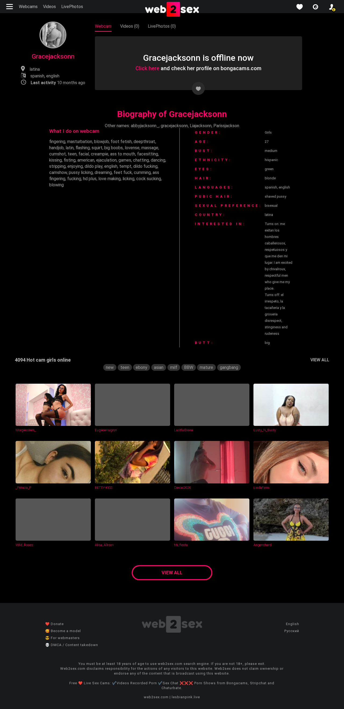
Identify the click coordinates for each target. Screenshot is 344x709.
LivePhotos (72, 6)
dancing (158, 160)
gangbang (229, 367)
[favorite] (299, 7)
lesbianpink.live (186, 697)
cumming (142, 172)
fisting (70, 160)
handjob (56, 147)
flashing (83, 147)
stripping (57, 166)
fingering (57, 141)
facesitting (147, 153)
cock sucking (148, 178)
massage (149, 147)
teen (72, 153)
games (125, 160)
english (110, 166)
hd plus (89, 178)
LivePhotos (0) (162, 26)
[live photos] (315, 7)
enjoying (75, 166)
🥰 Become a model (63, 631)
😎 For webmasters (62, 638)
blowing (56, 184)
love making (109, 178)
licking (128, 178)
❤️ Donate (54, 624)
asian (158, 367)
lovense (132, 147)
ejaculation (106, 160)
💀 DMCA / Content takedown (71, 645)
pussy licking (81, 172)
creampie (99, 153)
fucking (74, 178)
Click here (147, 68)
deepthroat (144, 141)
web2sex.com (156, 697)
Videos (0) (129, 26)
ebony (141, 367)
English (292, 624)
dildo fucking (145, 166)
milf (173, 367)
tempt (125, 166)
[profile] (332, 7)
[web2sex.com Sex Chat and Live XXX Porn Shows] (172, 9)
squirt (97, 147)
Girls (268, 132)
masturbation (79, 141)
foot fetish (121, 141)
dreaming (103, 172)
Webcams (28, 6)
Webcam (103, 26)
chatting (141, 160)
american (85, 160)
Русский (291, 631)
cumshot (57, 153)
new (110, 367)
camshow (58, 172)
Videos (49, 6)
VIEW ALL (319, 359)
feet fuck (123, 172)
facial (83, 153)
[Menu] (10, 6)
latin (70, 147)
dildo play (93, 166)
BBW (188, 367)
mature (206, 367)
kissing (55, 160)
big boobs (113, 147)
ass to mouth (122, 153)
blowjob (101, 141)
